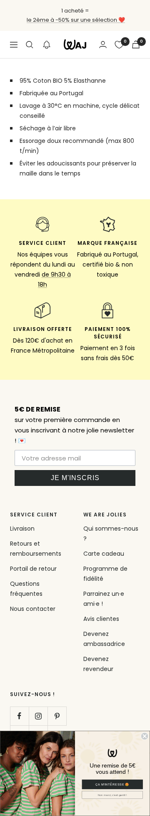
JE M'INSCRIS (75, 477)
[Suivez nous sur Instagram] (38, 716)
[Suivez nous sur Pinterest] (57, 716)
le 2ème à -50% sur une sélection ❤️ (76, 20)
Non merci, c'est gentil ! (112, 795)
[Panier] (136, 44)
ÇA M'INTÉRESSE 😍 (112, 784)
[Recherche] (29, 44)
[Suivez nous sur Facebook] (19, 716)
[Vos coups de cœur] (119, 45)
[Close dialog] (144, 736)
